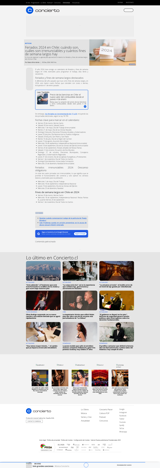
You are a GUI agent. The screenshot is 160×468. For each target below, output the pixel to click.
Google (121, 409)
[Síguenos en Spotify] (117, 10)
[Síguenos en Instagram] (106, 10)
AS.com (98, 445)
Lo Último (43, 3)
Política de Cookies (67, 440)
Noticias (49, 3)
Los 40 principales (69, 445)
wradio (77, 447)
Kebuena (110, 447)
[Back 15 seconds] (81, 465)
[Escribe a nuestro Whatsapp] (122, 10)
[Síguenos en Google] (103, 10)
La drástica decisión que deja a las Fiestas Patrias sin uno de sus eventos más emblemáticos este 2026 (100, 390)
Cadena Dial (104, 447)
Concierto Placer (106, 409)
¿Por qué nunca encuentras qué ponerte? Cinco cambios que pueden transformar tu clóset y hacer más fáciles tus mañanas (120, 391)
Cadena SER (93, 445)
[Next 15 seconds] (90, 465)
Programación (35, 3)
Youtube (122, 422)
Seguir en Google (80, 234)
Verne (99, 447)
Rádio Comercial (112, 452)
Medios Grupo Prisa (46, 450)
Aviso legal (42, 440)
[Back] (77, 465)
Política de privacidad (53, 440)
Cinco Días (83, 447)
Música (84, 413)
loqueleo (97, 452)
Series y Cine (86, 417)
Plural (76, 452)
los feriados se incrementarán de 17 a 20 (61, 114)
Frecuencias (76, 3)
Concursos (57, 3)
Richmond (60, 452)
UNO (72, 447)
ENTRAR (120, 2)
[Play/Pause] (86, 465)
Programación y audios (124, 465)
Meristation (105, 452)
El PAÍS (61, 445)
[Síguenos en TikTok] (119, 10)
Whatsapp (123, 432)
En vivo (28, 3)
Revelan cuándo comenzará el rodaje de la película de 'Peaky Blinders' (63, 219)
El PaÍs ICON (83, 452)
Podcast (102, 417)
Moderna (68, 452)
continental (90, 447)
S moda (90, 452)
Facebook (122, 416)
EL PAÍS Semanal (94, 447)
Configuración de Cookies (82, 440)
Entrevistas (66, 3)
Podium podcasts (60, 449)
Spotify (121, 425)
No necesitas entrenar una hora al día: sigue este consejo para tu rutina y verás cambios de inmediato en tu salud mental (60, 391)
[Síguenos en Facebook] (108, 10)
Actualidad (39, 213)
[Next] (95, 465)
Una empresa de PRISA (46, 446)
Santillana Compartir (85, 445)
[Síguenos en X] (111, 10)
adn (104, 445)
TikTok (121, 428)
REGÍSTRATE (130, 2)
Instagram (123, 412)
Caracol (110, 445)
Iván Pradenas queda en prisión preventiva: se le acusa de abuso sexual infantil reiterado (63, 224)
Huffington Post (63, 447)
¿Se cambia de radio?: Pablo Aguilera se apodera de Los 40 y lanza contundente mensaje (40, 390)
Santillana (77, 445)
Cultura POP (104, 413)
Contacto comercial (34, 421)
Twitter (121, 419)
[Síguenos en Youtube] (114, 10)
